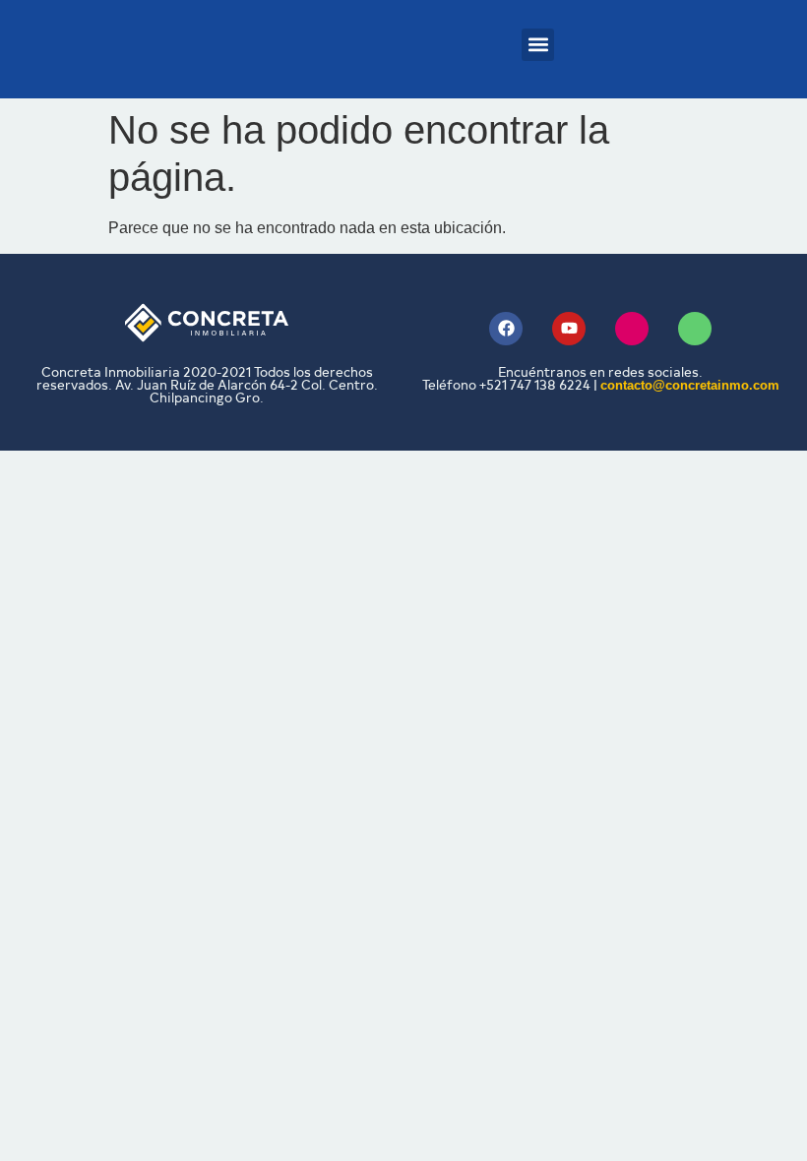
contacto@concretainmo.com (689, 385)
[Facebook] (506, 328)
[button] (538, 45)
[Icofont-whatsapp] (695, 328)
